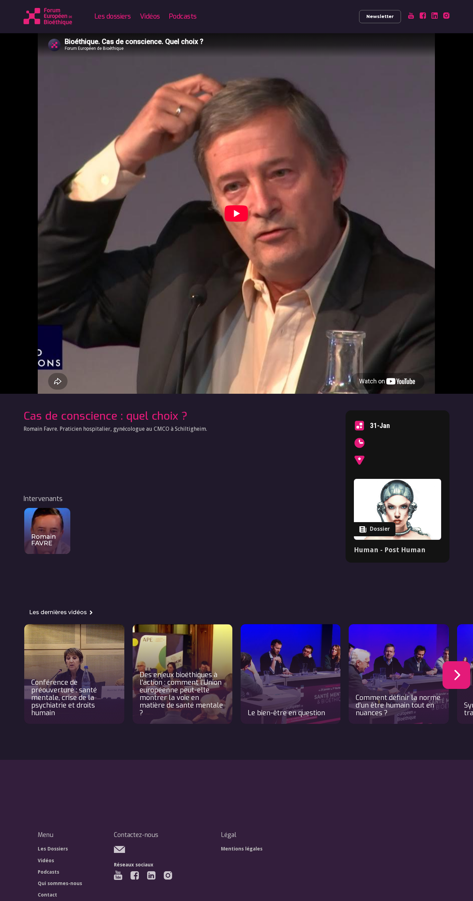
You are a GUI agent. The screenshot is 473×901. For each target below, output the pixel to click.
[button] (456, 675)
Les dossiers (113, 16)
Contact (47, 895)
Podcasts (183, 16)
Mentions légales (241, 849)
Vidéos (150, 16)
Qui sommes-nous (60, 883)
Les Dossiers (53, 849)
